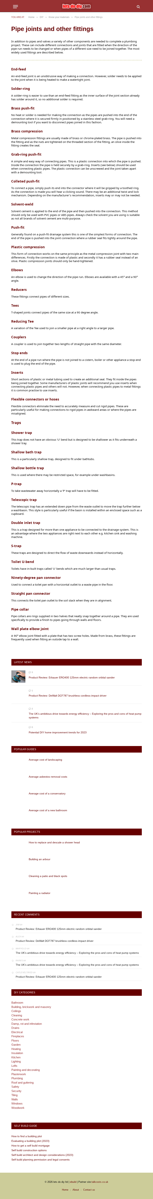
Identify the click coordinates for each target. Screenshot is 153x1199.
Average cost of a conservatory (47, 793)
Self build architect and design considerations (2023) (42, 1154)
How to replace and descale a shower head (54, 842)
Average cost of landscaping (45, 759)
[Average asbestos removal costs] (18, 780)
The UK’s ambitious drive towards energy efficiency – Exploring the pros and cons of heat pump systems (85, 715)
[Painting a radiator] (18, 897)
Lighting (16, 1061)
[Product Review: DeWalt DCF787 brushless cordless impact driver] (18, 695)
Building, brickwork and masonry (31, 1006)
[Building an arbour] (18, 863)
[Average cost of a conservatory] (18, 797)
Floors (15, 1040)
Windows (17, 1103)
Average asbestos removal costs (48, 776)
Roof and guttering (22, 1082)
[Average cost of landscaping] (18, 763)
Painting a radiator (39, 893)
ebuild (73, 1182)
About (76, 1189)
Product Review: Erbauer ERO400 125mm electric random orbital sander (72, 677)
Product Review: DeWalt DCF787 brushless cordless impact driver (68, 695)
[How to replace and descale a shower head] (18, 846)
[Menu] (15, 6)
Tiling (14, 1095)
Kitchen (16, 1057)
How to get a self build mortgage (30, 1145)
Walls (14, 1099)
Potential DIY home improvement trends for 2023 (58, 732)
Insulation (17, 1053)
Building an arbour (39, 859)
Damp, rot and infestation (26, 1023)
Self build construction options (29, 1150)
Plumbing (17, 1078)
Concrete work (20, 1019)
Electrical (17, 1032)
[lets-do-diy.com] (76, 7)
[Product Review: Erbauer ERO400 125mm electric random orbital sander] (18, 676)
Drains (15, 1027)
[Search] (138, 6)
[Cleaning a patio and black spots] (18, 880)
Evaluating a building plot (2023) (30, 1140)
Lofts (14, 1065)
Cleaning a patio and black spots (48, 876)
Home (65, 1189)
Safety (15, 1086)
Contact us (89, 1189)
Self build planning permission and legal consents (40, 1159)
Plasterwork (18, 1074)
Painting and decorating (25, 1069)
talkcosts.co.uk (100, 1182)
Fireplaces (17, 1036)
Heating (16, 1049)
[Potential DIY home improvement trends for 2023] (18, 731)
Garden (16, 1044)
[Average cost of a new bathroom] (18, 814)
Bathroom (17, 1002)
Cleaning (16, 1015)
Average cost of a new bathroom (48, 810)
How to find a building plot (26, 1136)
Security (16, 1091)
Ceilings (16, 1011)
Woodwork (17, 1107)
